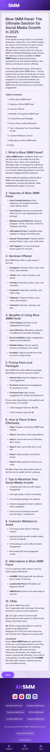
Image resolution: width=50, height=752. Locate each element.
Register (9, 749)
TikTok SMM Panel (36, 712)
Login (41, 749)
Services (25, 749)
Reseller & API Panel (14, 706)
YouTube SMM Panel (14, 719)
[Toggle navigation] (44, 5)
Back (8, 675)
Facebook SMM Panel (15, 712)
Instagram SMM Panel (35, 706)
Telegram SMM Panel (35, 719)
